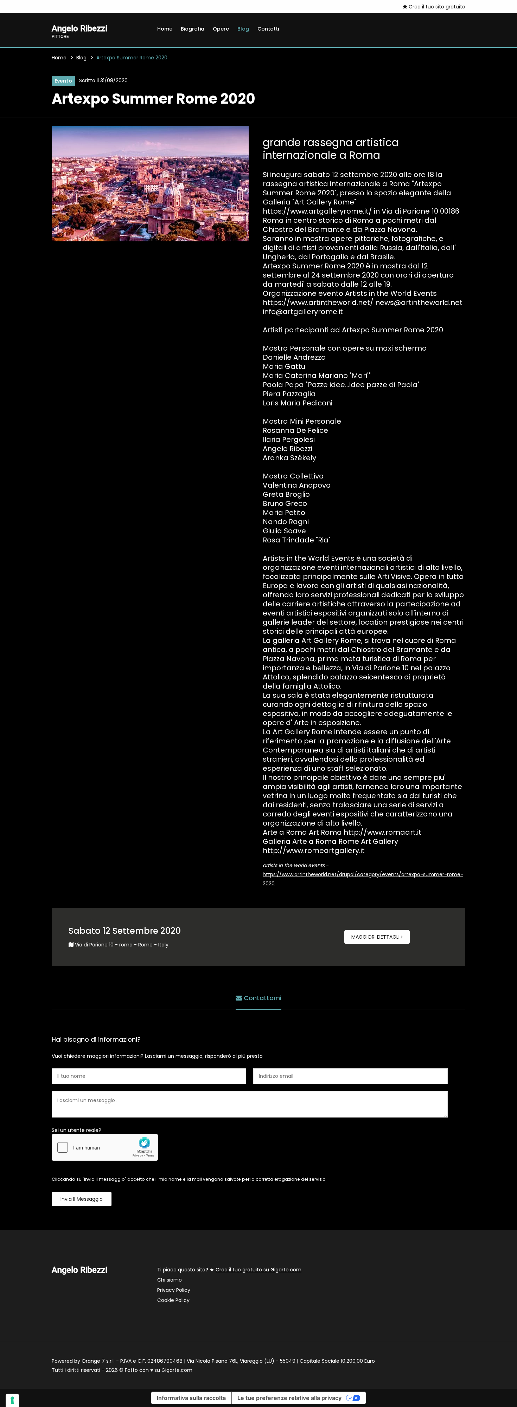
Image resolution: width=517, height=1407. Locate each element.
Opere (221, 28)
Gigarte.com (176, 1370)
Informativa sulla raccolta (191, 1397)
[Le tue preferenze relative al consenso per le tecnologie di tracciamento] (12, 1400)
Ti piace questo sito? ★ (229, 1269)
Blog (243, 28)
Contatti (268, 28)
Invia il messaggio (81, 1199)
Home (164, 28)
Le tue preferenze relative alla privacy (289, 1397)
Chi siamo (169, 1279)
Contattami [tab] (261, 998)
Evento (63, 80)
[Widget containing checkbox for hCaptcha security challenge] (105, 1147)
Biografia (192, 28)
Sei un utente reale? (76, 1130)
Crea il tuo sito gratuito (436, 6)
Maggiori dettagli (376, 936)
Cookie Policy (173, 1300)
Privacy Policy (173, 1290)
